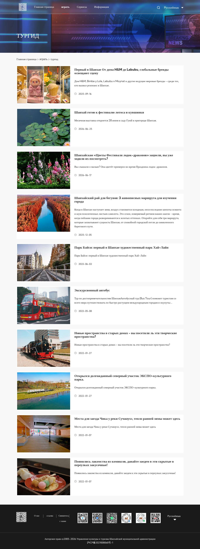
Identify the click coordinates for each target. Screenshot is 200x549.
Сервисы (82, 7)
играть (65, 7)
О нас (37, 515)
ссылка (50, 515)
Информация (101, 7)
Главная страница (44, 7)
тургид (54, 59)
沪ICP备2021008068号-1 (100, 542)
